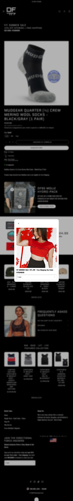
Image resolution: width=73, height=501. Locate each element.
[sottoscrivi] (55, 277)
